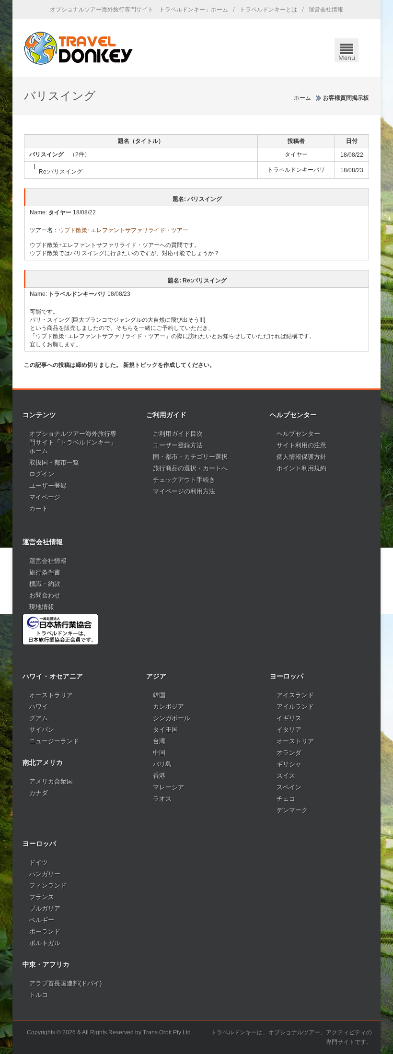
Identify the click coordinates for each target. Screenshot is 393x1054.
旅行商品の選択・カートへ (190, 468)
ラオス (162, 798)
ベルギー (41, 920)
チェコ (286, 798)
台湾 (159, 741)
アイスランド (295, 695)
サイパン (41, 729)
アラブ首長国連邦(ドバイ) (65, 983)
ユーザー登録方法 (178, 445)
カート (38, 508)
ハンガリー (44, 874)
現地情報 (41, 606)
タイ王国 (165, 729)
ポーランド (44, 931)
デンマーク (292, 810)
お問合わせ (44, 595)
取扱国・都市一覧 (54, 462)
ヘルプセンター (298, 433)
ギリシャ (289, 764)
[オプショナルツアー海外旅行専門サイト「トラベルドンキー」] (78, 48)
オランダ (289, 752)
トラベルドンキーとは (268, 9)
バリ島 (162, 764)
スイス (286, 775)
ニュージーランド (54, 741)
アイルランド (295, 706)
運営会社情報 (326, 9)
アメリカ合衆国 (51, 781)
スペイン (289, 787)
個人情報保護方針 (301, 456)
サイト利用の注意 (301, 445)
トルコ (38, 994)
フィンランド (48, 885)
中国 (159, 752)
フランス (41, 897)
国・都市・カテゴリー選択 (190, 456)
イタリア (289, 729)
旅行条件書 (44, 572)
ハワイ (38, 706)
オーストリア (295, 741)
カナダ (38, 792)
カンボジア (168, 706)
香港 (159, 775)
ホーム (302, 97)
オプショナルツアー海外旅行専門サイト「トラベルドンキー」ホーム (139, 9)
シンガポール (171, 718)
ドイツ (38, 862)
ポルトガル (44, 943)
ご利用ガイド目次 (178, 433)
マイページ (44, 497)
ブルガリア (44, 908)
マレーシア (168, 787)
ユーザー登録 (48, 485)
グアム (38, 718)
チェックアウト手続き (184, 479)
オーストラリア (51, 695)
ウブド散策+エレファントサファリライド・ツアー (123, 230)
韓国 (159, 695)
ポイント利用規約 (301, 468)
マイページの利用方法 (184, 491)
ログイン (41, 474)
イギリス (289, 718)
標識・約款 (44, 583)
